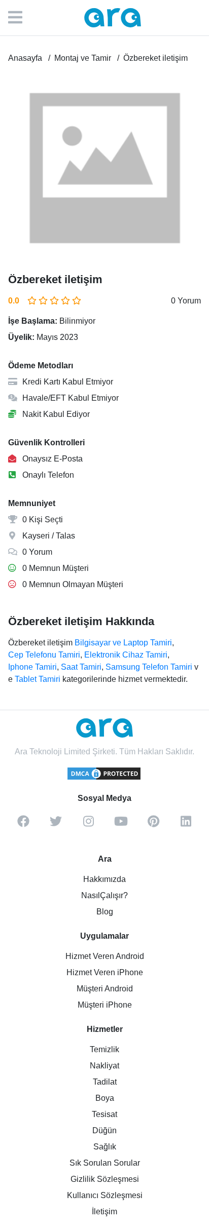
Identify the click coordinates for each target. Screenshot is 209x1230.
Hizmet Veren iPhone (104, 972)
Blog (104, 911)
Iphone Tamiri (32, 667)
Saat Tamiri (81, 667)
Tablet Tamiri (37, 679)
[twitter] (56, 825)
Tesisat (104, 1114)
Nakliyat (104, 1065)
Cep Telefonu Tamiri (44, 654)
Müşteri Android (105, 988)
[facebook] (23, 825)
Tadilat (105, 1082)
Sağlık (104, 1146)
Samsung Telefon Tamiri (149, 667)
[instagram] (88, 825)
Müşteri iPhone (105, 1005)
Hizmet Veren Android (104, 956)
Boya (104, 1098)
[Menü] (20, 18)
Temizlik (104, 1049)
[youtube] (121, 825)
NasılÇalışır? (104, 895)
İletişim (104, 1211)
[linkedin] (185, 825)
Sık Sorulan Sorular (104, 1163)
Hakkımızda (104, 879)
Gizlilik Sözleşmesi (105, 1179)
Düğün (104, 1130)
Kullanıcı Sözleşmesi (105, 1195)
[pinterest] (153, 825)
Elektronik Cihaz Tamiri (125, 654)
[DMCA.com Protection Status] (104, 778)
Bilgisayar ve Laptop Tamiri (123, 642)
